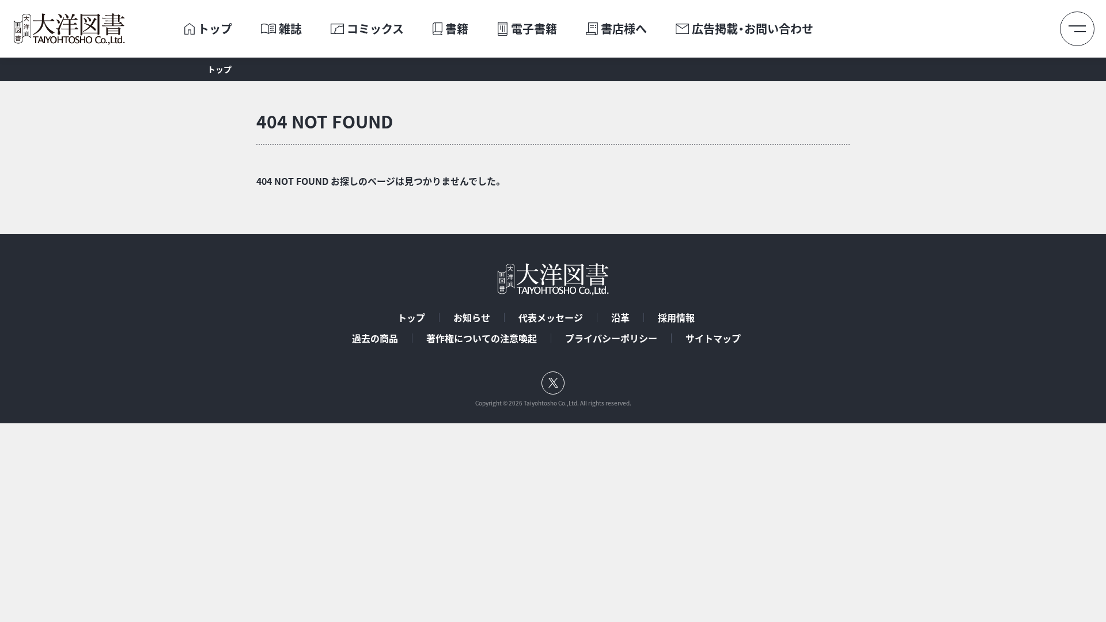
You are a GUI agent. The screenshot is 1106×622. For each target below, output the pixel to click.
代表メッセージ (550, 317)
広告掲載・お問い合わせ (752, 29)
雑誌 (290, 29)
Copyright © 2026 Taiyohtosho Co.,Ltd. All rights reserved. (553, 403)
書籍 (456, 29)
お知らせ (471, 317)
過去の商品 (375, 338)
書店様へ (624, 29)
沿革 (620, 317)
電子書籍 (534, 29)
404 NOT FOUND (324, 121)
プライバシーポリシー (611, 338)
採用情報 (676, 317)
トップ (215, 29)
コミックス (375, 29)
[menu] (1077, 29)
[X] (553, 383)
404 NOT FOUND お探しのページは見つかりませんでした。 (379, 181)
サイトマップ (713, 338)
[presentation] (189, 29)
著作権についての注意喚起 (481, 338)
